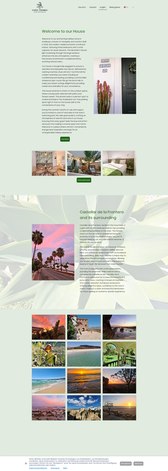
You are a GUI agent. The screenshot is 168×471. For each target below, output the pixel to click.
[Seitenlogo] (40, 7)
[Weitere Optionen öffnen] (133, 7)
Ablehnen (138, 464)
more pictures (84, 180)
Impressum (55, 468)
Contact (65, 139)
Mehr (65, 468)
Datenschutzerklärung (38, 468)
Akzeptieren (126, 464)
